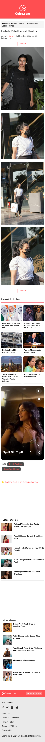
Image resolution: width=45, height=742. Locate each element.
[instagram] (12, 708)
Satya (11, 36)
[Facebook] (3, 708)
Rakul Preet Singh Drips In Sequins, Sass (24, 625)
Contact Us (7, 730)
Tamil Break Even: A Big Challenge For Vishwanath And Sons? (27, 649)
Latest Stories (10, 520)
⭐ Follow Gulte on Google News (19, 482)
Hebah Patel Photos (11, 469)
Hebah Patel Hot (15, 464)
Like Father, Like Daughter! (24, 660)
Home (7, 23)
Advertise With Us (9, 726)
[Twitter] (7, 708)
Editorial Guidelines (10, 718)
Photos (14, 23)
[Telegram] (17, 708)
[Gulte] (22, 9)
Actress (22, 23)
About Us (6, 713)
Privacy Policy (8, 722)
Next (22, 44)
